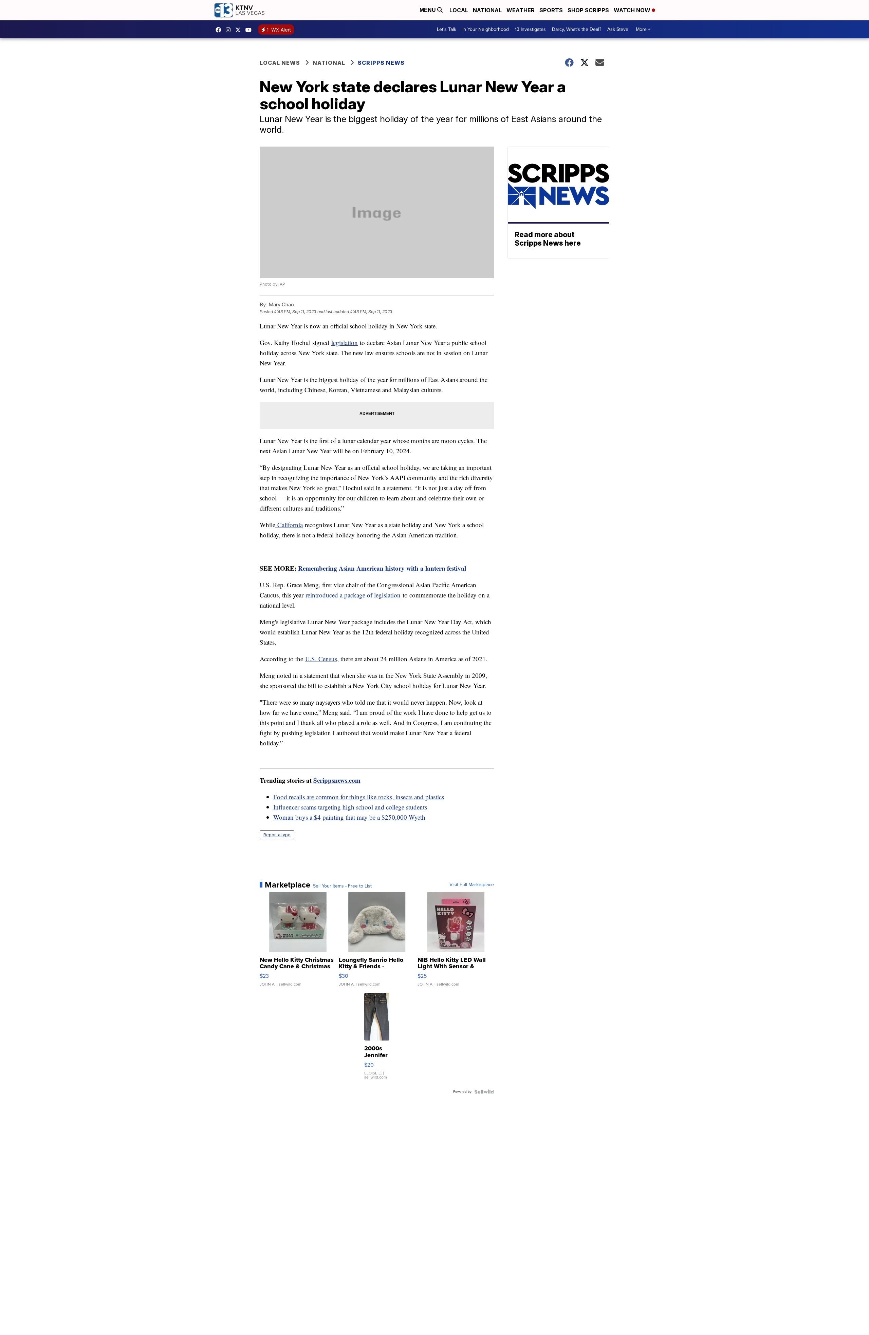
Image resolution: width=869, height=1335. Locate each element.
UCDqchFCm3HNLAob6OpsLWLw (250, 30)
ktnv (230, 30)
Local (458, 10)
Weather (520, 10)
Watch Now (633, 10)
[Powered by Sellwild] (484, 1091)
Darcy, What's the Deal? (576, 29)
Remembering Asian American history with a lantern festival (382, 568)
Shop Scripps (588, 10)
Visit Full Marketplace (471, 884)
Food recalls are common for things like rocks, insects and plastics (358, 797)
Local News (280, 62)
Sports (551, 10)
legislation (344, 342)
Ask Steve (617, 29)
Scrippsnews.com (336, 780)
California (289, 524)
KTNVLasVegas (220, 30)
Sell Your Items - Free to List (342, 886)
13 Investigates (530, 29)
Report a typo (277, 834)
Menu (428, 10)
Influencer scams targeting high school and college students (350, 807)
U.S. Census (321, 658)
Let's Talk (446, 29)
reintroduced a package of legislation (353, 595)
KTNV (239, 30)
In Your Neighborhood (485, 29)
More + (643, 29)
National (487, 10)
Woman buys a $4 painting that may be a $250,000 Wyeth (349, 817)
